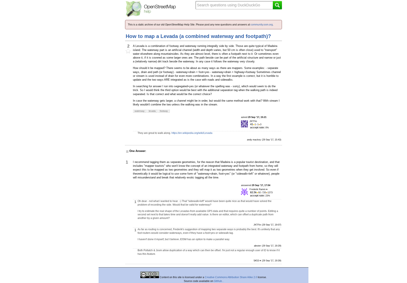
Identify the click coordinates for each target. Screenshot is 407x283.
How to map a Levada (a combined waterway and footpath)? (198, 36)
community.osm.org (262, 24)
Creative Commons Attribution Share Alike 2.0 (231, 277)
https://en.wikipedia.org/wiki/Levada (191, 133)
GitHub (218, 281)
